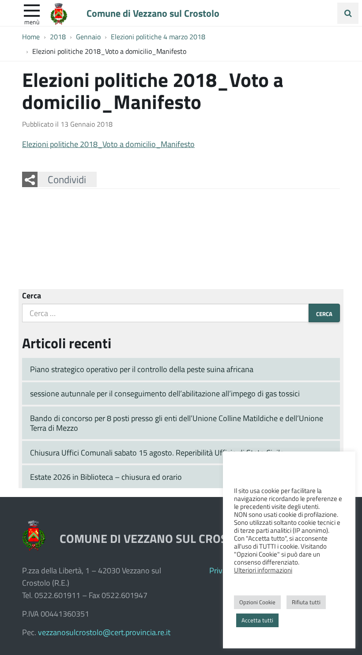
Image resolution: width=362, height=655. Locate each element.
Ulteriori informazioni (263, 570)
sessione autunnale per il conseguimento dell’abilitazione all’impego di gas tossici (165, 393)
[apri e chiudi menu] (32, 10)
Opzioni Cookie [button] (257, 602)
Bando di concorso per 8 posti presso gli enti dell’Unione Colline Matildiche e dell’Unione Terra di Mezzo (176, 423)
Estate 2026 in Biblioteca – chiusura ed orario (106, 476)
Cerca (31, 295)
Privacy (221, 570)
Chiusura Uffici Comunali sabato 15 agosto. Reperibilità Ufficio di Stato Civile (157, 452)
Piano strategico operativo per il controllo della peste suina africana (141, 369)
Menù (31, 21)
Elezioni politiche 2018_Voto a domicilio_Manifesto (108, 144)
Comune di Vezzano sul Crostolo (153, 13)
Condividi (67, 179)
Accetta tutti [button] (257, 620)
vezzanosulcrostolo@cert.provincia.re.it (104, 632)
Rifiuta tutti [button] (306, 602)
